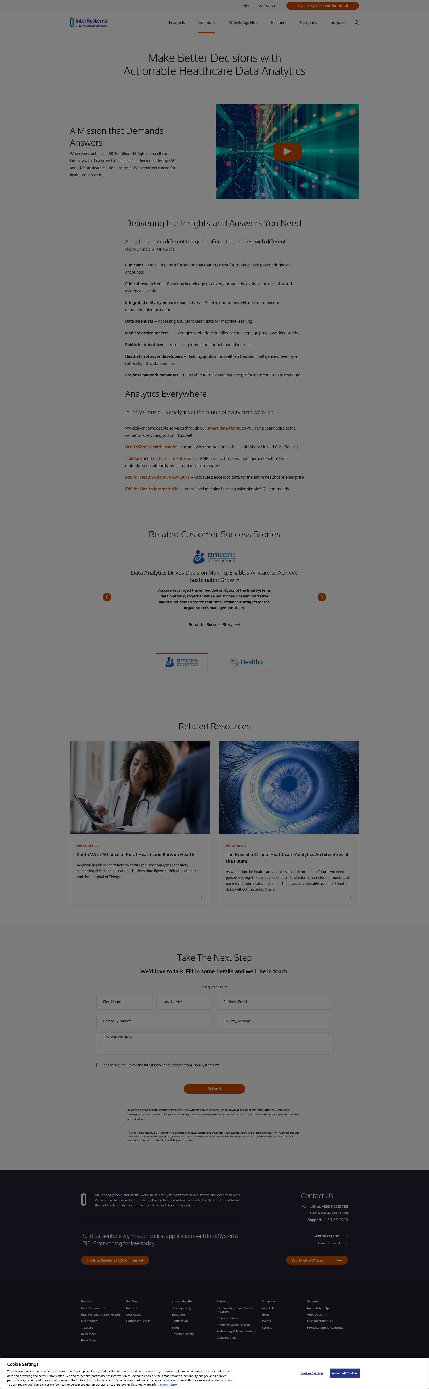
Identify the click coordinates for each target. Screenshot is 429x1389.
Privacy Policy (167, 1384)
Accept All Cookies (344, 1373)
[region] (214, 1373)
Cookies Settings (312, 1373)
